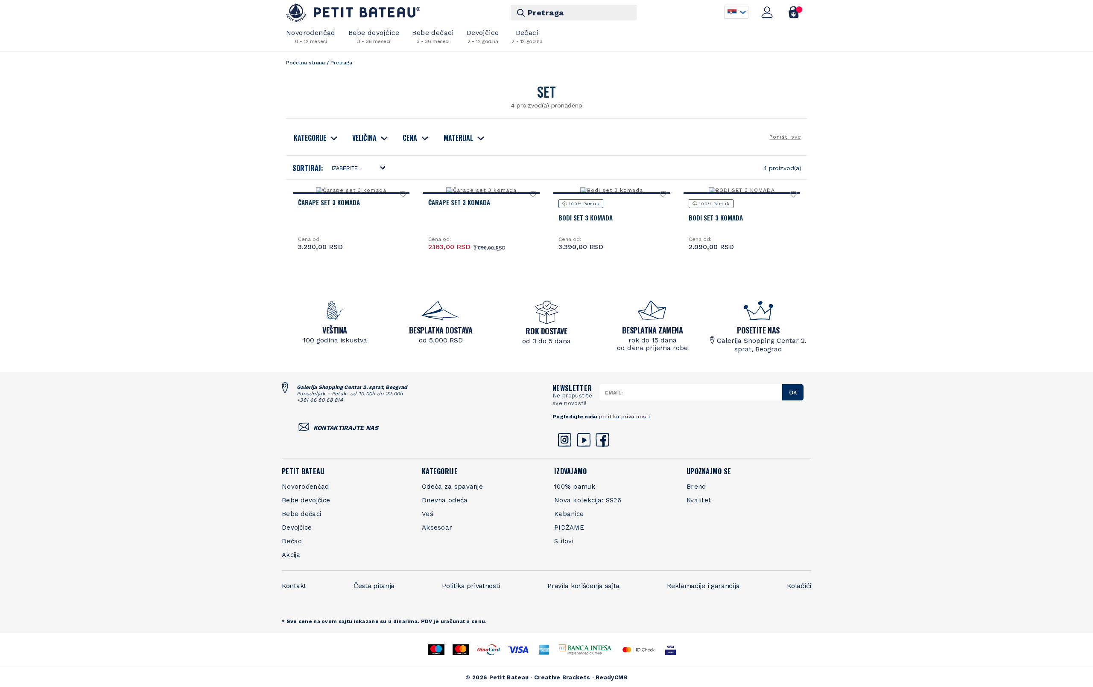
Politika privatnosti (471, 586)
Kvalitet (699, 500)
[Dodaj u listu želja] (403, 196)
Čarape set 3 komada (329, 202)
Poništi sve (785, 137)
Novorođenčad (311, 36)
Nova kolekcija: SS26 (587, 500)
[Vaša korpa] (794, 12)
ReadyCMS (611, 677)
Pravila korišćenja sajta (583, 586)
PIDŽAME (569, 527)
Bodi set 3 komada (585, 217)
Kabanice (569, 514)
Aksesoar (437, 527)
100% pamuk (574, 486)
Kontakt (294, 586)
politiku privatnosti (624, 417)
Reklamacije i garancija (703, 586)
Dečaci (526, 36)
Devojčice (483, 36)
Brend (696, 486)
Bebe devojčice (374, 36)
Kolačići (799, 586)
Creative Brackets (562, 677)
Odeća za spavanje (452, 486)
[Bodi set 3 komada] (611, 190)
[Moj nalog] (767, 12)
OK (793, 392)
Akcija (291, 555)
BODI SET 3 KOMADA (716, 217)
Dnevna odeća (445, 500)
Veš (427, 514)
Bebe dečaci (432, 36)
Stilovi (563, 541)
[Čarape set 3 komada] (351, 190)
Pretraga (546, 12)
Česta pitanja (374, 586)
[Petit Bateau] (353, 12)
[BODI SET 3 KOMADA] (741, 190)
